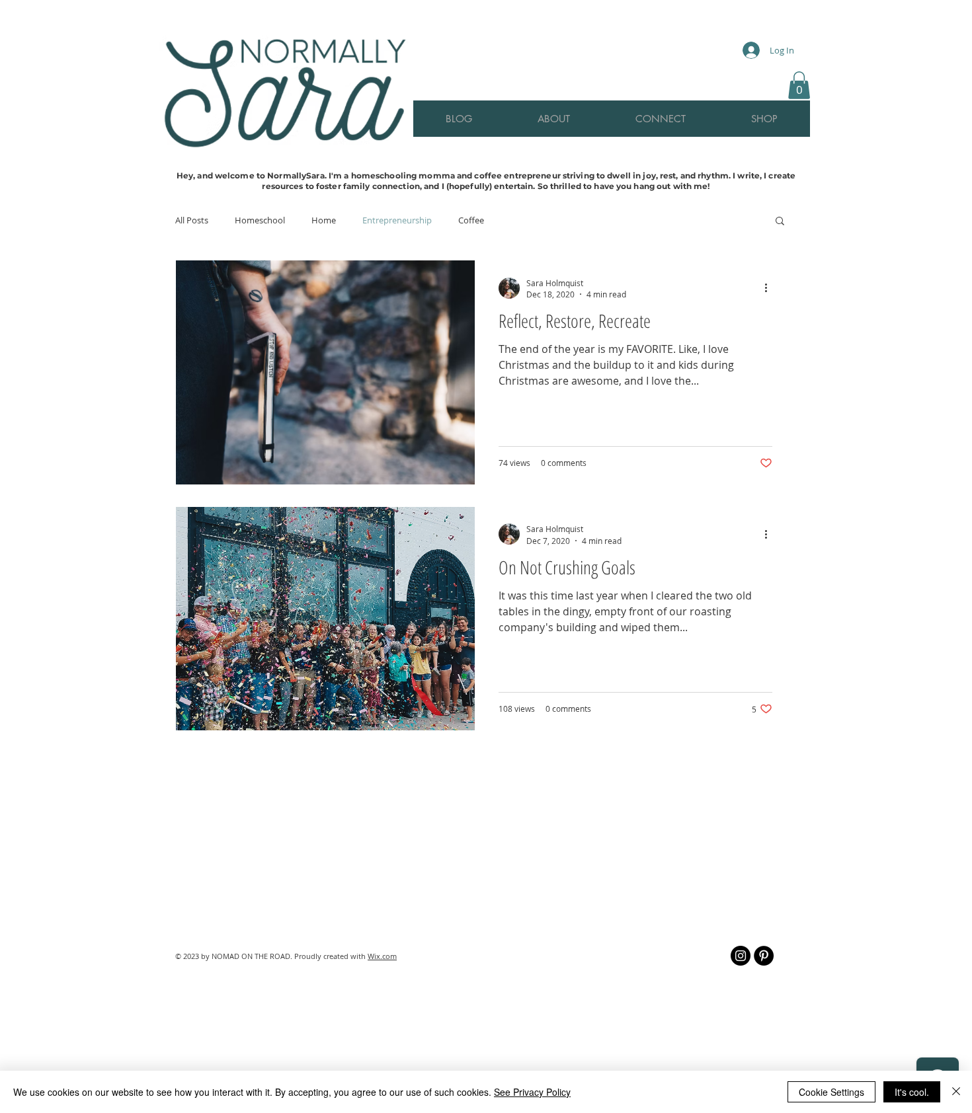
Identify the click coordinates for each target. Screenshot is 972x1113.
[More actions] (770, 534)
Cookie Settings (831, 1091)
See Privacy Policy (532, 1091)
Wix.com (382, 956)
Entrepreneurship (397, 220)
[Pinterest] (764, 956)
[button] (799, 85)
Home (323, 220)
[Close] (956, 1091)
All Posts (191, 220)
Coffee (471, 220)
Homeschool (260, 220)
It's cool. (912, 1091)
